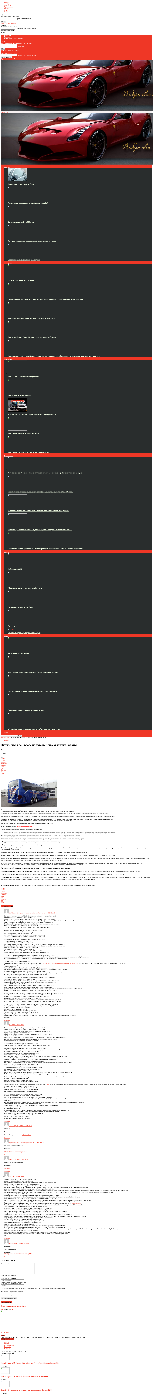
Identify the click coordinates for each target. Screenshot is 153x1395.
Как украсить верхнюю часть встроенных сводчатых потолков (32, 241)
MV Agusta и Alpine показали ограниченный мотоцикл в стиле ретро (34, 729)
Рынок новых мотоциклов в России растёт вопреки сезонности (32, 691)
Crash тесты (7, 5)
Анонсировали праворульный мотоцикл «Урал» (26, 710)
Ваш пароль (20, 20)
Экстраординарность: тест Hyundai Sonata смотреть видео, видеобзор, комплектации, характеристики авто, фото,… (54, 356)
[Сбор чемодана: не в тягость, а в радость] (17, 256)
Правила (6, 1343)
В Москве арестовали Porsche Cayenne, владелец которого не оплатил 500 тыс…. (40, 530)
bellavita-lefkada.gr (14, 1126)
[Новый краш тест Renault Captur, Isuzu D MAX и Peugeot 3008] (17, 411)
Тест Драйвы (8, 4)
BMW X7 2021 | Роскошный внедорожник (23, 377)
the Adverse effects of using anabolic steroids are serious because (27, 913)
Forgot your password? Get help (10, 50)
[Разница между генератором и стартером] (11, 629)
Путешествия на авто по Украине (21, 280)
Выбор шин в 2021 (15, 569)
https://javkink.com (77, 1203)
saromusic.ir (12, 1159)
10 (12, 1309)
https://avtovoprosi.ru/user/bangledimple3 (20, 1142)
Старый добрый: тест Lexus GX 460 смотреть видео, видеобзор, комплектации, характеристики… (46, 299)
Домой (3, 737)
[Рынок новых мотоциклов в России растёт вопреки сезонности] (17, 688)
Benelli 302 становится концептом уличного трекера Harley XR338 (26, 1390)
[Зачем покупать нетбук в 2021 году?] (17, 218)
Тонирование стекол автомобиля (21, 184)
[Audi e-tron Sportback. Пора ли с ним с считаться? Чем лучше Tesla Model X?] (17, 315)
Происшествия (8, 7)
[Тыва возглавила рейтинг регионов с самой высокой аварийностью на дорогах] (17, 507)
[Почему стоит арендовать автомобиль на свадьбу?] (17, 199)
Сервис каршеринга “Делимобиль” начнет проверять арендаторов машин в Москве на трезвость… (46, 549)
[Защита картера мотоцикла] (17, 650)
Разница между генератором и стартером (24, 633)
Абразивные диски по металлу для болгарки (25, 588)
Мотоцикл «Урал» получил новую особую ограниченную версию (33, 672)
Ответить (7, 1020)
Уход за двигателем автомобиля (20, 607)
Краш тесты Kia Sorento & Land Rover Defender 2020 (28, 452)
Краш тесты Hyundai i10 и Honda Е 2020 (23, 433)
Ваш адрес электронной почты (26, 28)
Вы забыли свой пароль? (8, 23)
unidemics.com (13, 1243)
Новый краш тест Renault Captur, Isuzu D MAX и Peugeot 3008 (32, 414)
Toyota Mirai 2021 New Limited (19, 396)
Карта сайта (7, 35)
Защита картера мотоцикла (18, 653)
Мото (6, 10)
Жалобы (6, 1342)
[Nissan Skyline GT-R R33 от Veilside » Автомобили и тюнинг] (5, 1373)
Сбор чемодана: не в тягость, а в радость (24, 260)
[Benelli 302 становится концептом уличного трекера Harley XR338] (5, 1386)
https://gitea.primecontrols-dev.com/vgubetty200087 (18, 1254)
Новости (6, 2)
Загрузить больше (6, 1332)
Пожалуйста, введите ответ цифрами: (12, 1291)
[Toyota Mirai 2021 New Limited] (17, 392)
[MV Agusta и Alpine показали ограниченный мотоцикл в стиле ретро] (17, 725)
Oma (10, 1025)
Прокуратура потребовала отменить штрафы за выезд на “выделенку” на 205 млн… (40, 492)
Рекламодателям (9, 1345)
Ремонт (6, 8)
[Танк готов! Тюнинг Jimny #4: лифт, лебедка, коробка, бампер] (17, 334)
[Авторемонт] (17, 622)
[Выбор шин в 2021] (17, 565)
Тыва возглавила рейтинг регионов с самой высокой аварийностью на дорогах (38, 511)
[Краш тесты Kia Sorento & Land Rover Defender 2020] (17, 449)
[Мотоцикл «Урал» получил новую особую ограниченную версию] (17, 669)
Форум (6, 12)
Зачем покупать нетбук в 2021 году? (21, 222)
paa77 (2, 751)
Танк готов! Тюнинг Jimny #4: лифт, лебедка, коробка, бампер (32, 337)
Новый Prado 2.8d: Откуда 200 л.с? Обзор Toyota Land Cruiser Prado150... (30, 1363)
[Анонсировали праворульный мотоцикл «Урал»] (17, 706)
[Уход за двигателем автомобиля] (17, 603)
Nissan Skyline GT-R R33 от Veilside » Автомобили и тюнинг (24, 1377)
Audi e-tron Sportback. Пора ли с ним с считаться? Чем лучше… (32, 318)
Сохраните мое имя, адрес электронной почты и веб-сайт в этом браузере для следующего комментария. (34, 1288)
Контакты (7, 37)
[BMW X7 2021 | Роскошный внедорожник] (17, 373)
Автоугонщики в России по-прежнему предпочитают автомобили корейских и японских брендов (45, 473)
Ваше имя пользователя (24, 18)
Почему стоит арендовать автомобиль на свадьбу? (28, 203)
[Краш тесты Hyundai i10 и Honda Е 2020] (17, 430)
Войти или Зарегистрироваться (13, 38)
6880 (10, 1176)
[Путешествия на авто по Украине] (17, 277)
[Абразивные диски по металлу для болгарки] (17, 584)
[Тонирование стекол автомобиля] (17, 180)
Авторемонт (12, 626)
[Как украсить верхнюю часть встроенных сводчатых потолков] (17, 237)
